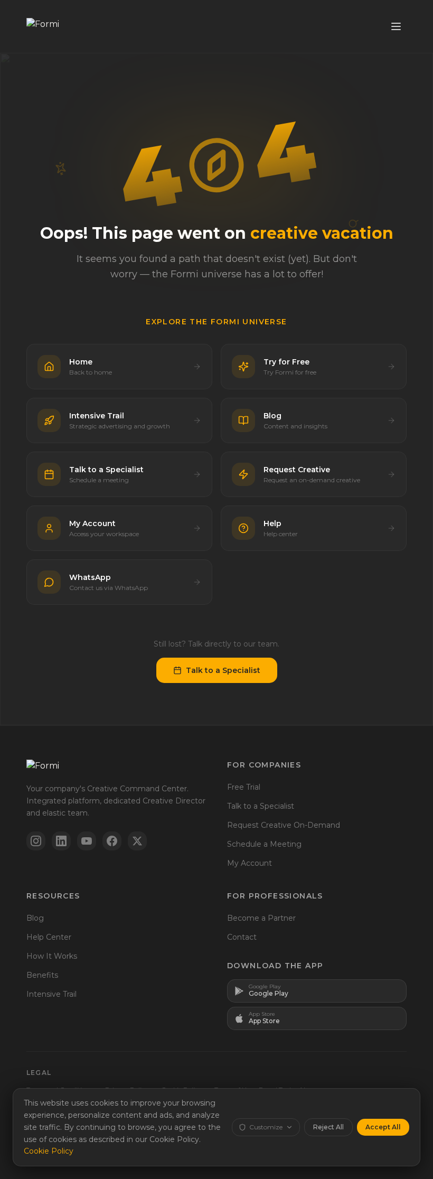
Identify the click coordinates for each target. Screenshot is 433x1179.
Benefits (42, 975)
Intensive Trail (51, 994)
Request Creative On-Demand (283, 825)
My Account (249, 863)
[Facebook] (111, 840)
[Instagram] (35, 840)
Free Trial (243, 787)
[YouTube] (86, 840)
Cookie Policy (48, 1151)
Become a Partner (261, 918)
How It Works (51, 956)
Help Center (48, 937)
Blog (35, 918)
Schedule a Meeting (264, 844)
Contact (242, 937)
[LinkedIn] (61, 840)
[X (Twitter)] (137, 840)
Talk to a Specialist (223, 670)
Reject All (328, 1127)
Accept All (383, 1127)
